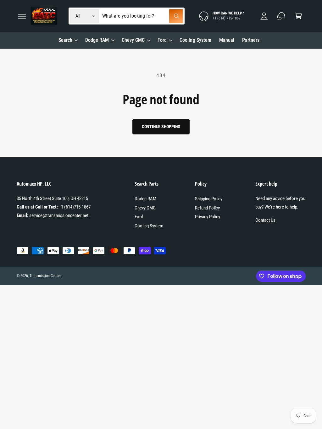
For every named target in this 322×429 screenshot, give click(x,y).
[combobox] (143, 16)
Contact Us (265, 220)
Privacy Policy (207, 217)
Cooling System (149, 226)
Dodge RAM (145, 199)
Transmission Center (45, 276)
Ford (139, 217)
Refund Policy (207, 208)
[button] (22, 16)
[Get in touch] (281, 16)
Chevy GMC (145, 208)
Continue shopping (161, 126)
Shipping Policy (208, 199)
